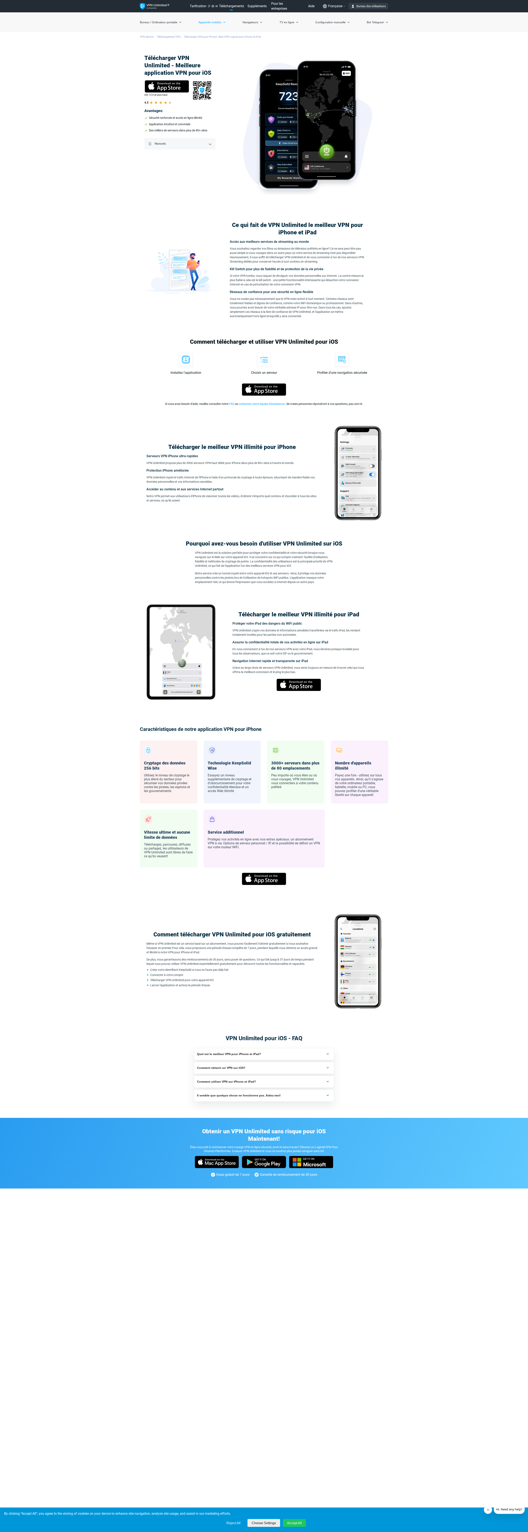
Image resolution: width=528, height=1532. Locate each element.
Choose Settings (264, 1523)
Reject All (233, 1523)
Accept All (294, 1523)
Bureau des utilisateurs (371, 6)
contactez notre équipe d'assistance (262, 403)
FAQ (231, 403)
